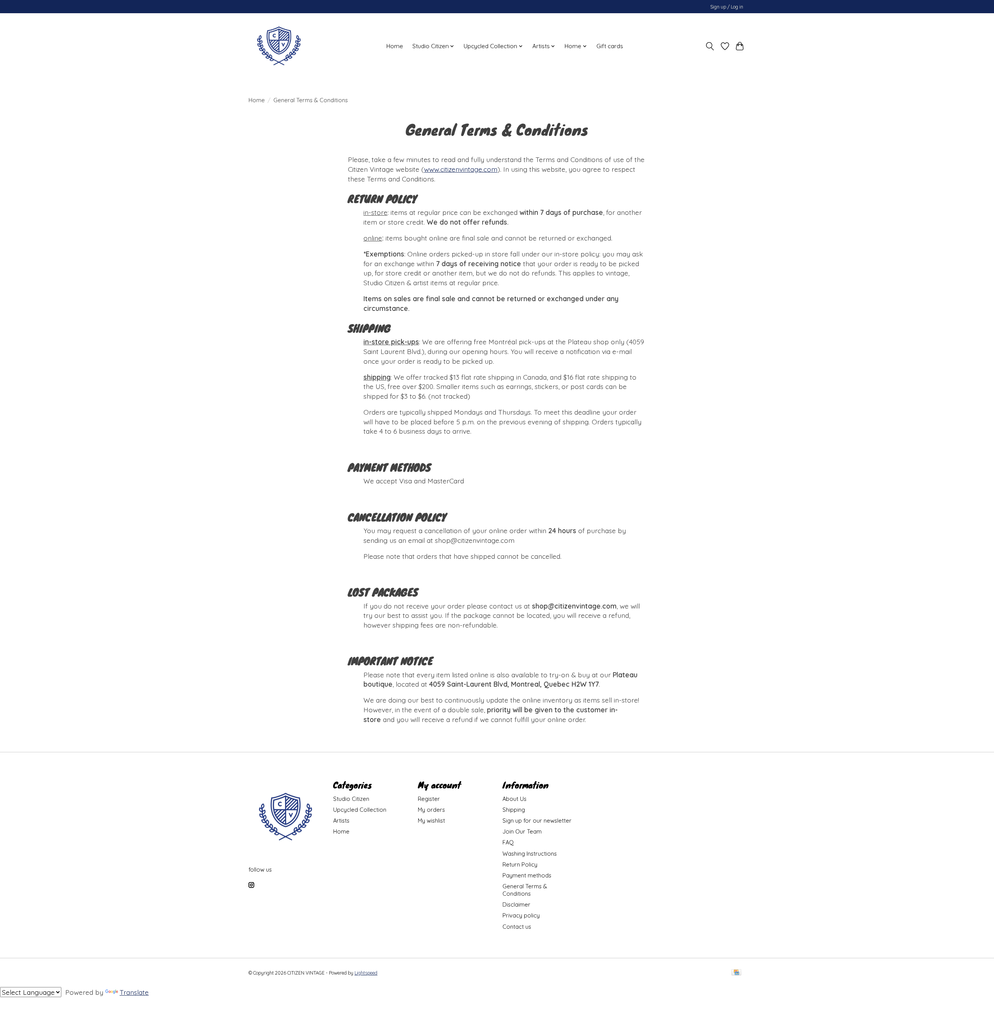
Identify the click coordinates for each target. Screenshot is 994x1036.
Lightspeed (366, 973)
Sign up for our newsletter (537, 820)
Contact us (516, 926)
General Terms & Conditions (524, 890)
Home (394, 46)
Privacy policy (521, 915)
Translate (134, 992)
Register (429, 798)
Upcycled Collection (359, 809)
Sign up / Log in (726, 7)
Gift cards (609, 46)
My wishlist (431, 820)
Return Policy (519, 864)
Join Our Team (522, 831)
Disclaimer (516, 904)
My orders (431, 809)
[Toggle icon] (710, 46)
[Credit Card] (736, 973)
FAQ (508, 842)
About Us (514, 798)
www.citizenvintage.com (460, 169)
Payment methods (526, 875)
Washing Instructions (529, 853)
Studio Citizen (351, 798)
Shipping (513, 809)
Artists (341, 820)
